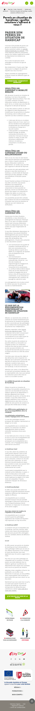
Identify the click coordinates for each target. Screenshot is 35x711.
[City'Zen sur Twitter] (15, 659)
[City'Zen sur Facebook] (11, 659)
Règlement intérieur (18, 706)
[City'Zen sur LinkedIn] (19, 659)
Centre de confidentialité (17, 707)
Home (4, 9)
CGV (24, 704)
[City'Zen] (8, 3)
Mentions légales (15, 704)
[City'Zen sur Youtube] (24, 659)
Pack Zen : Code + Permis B (15, 9)
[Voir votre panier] (27, 3)
